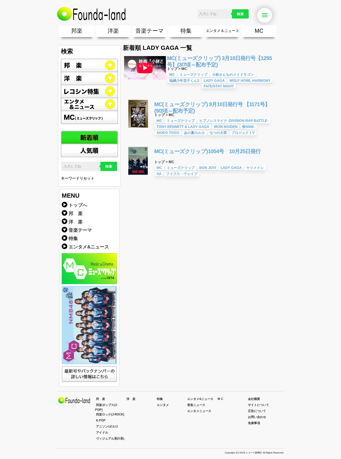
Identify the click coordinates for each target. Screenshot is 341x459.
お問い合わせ (257, 417)
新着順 (89, 137)
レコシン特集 (89, 91)
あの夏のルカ (194, 133)
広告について (257, 411)
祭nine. (248, 127)
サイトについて (258, 405)
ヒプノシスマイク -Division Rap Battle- (233, 121)
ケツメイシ (255, 168)
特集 (186, 31)
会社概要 (254, 399)
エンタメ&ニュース (89, 104)
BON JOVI (207, 168)
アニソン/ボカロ (107, 426)
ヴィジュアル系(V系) (110, 438)
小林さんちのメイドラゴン (233, 74)
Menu (271, 15)
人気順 (89, 150)
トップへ (78, 205)
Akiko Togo (168, 133)
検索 (240, 14)
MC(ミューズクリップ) (89, 117)
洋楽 (113, 31)
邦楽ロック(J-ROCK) (110, 414)
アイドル (102, 432)
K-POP (101, 420)
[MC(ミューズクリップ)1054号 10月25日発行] (138, 173)
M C (220, 399)
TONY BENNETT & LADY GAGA (183, 127)
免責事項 (254, 423)
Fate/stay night (219, 86)
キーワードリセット (77, 178)
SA (159, 174)
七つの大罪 (218, 133)
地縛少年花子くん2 (184, 80)
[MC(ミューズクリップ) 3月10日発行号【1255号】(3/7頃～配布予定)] (145, 80)
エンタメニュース (199, 411)
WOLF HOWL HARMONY (249, 80)
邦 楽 (76, 213)
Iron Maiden (226, 127)
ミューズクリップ (193, 74)
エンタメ (163, 405)
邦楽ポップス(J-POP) (106, 407)
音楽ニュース (196, 405)
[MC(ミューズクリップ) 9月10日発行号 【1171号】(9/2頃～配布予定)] (138, 126)
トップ (172, 69)
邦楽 (76, 31)
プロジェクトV (243, 133)
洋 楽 (76, 221)
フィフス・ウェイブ (181, 174)
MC (259, 31)
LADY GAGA (231, 168)
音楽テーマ (149, 31)
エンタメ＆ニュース (222, 31)
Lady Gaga (214, 80)
